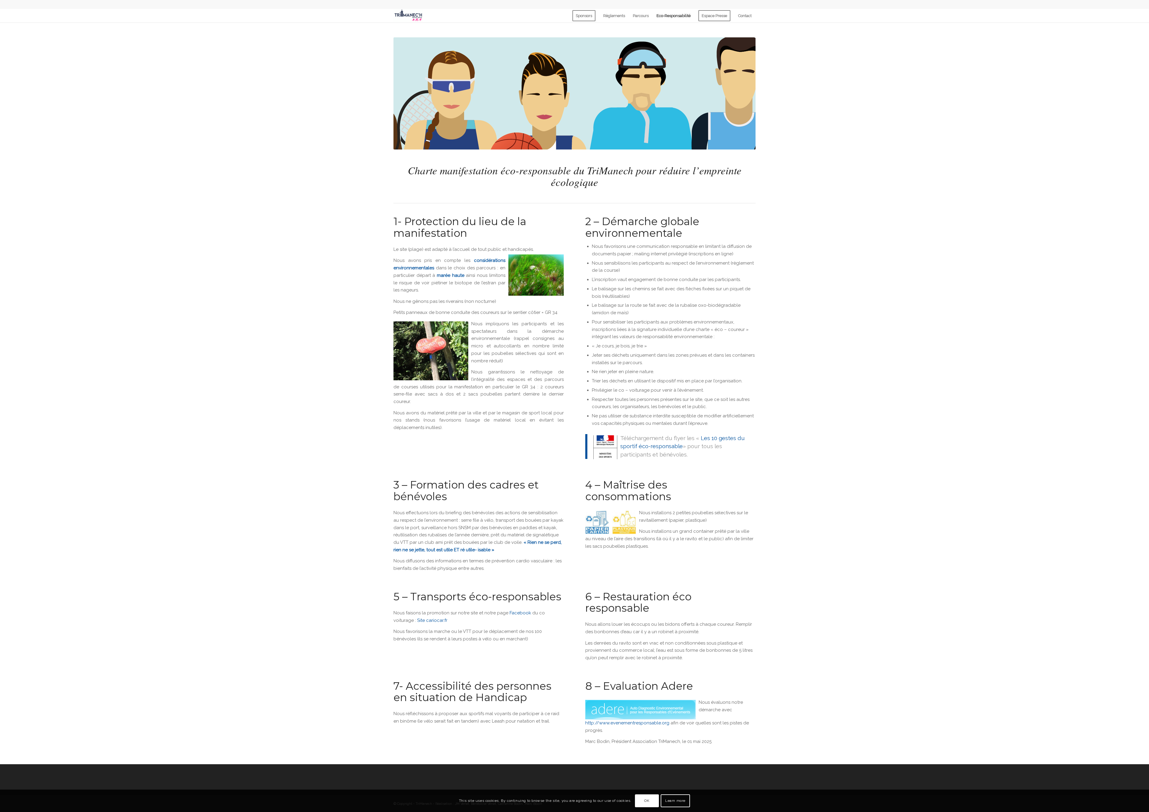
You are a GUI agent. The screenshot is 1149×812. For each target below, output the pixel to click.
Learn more (675, 801)
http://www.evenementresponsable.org (627, 723)
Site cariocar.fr (432, 620)
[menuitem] (584, 15)
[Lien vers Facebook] (751, 4)
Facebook (520, 613)
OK (646, 801)
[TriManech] (408, 15)
